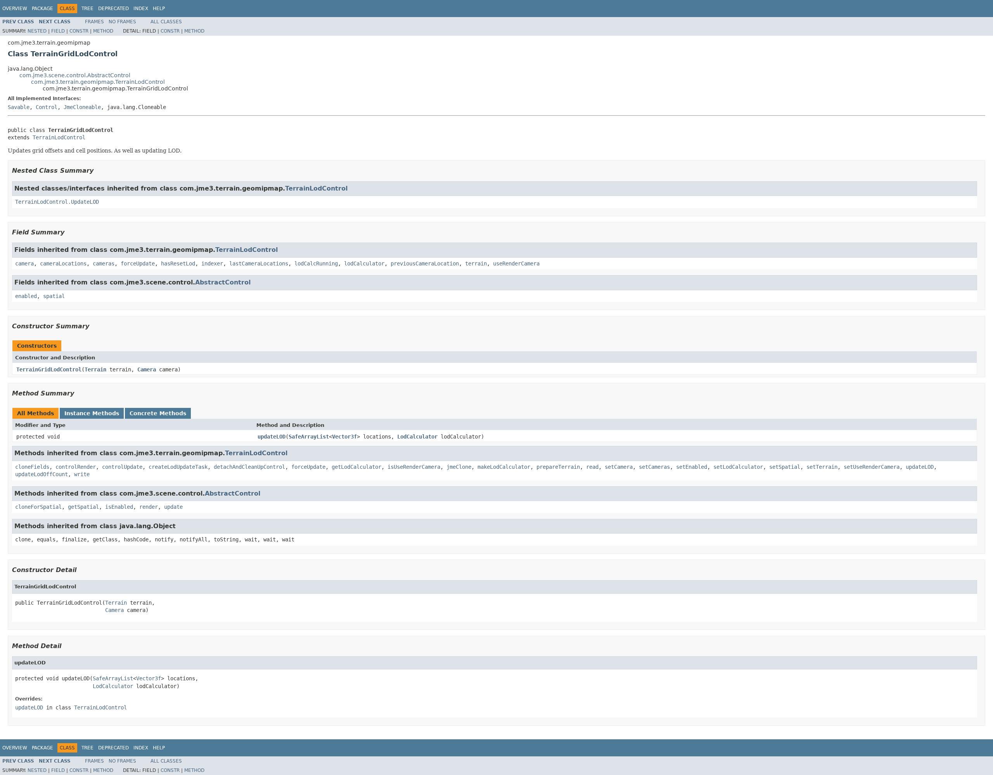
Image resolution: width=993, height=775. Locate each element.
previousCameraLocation (425, 263)
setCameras (654, 467)
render (148, 507)
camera (24, 263)
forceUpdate (138, 263)
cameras (103, 263)
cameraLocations (63, 263)
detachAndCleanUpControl (249, 467)
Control (46, 107)
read (592, 467)
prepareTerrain (558, 467)
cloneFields (32, 467)
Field (58, 31)
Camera (146, 369)
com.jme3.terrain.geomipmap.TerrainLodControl (98, 82)
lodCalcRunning (316, 263)
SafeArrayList (309, 436)
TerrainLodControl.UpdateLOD (57, 202)
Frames (94, 21)
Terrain (95, 369)
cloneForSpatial (38, 507)
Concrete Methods (158, 413)
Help (159, 8)
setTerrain (821, 467)
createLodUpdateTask (178, 467)
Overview (14, 8)
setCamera (619, 467)
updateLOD (271, 436)
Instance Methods (91, 413)
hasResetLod (178, 263)
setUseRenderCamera (872, 467)
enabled (26, 296)
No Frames (122, 21)
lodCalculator (364, 263)
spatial (54, 296)
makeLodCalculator (503, 467)
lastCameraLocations (258, 263)
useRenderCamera (516, 263)
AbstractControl (223, 282)
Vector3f (344, 436)
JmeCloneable (82, 107)
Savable (18, 107)
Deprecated (113, 8)
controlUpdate (122, 467)
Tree (87, 8)
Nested (37, 31)
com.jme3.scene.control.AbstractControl (74, 75)
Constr (78, 31)
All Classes (166, 21)
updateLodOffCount (41, 474)
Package (42, 8)
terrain (476, 263)
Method (103, 31)
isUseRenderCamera (414, 467)
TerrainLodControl (59, 137)
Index (140, 8)
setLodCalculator (738, 467)
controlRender (75, 467)
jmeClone (458, 467)
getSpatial (83, 507)
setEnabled (691, 467)
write (82, 474)
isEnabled (119, 507)
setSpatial (784, 467)
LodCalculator (417, 436)
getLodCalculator (356, 467)
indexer (212, 263)
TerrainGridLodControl (48, 369)
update (173, 507)
